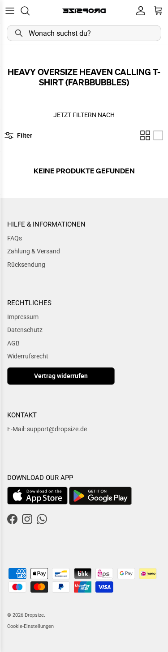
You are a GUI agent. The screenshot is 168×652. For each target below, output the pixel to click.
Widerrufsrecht (27, 356)
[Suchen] (29, 11)
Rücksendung (26, 264)
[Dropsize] (84, 10)
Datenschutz (25, 329)
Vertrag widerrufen (61, 375)
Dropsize (34, 615)
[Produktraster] (145, 135)
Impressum (23, 316)
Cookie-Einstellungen (30, 626)
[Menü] (10, 11)
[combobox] (84, 33)
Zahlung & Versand (33, 251)
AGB (13, 343)
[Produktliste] (158, 135)
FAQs (14, 238)
